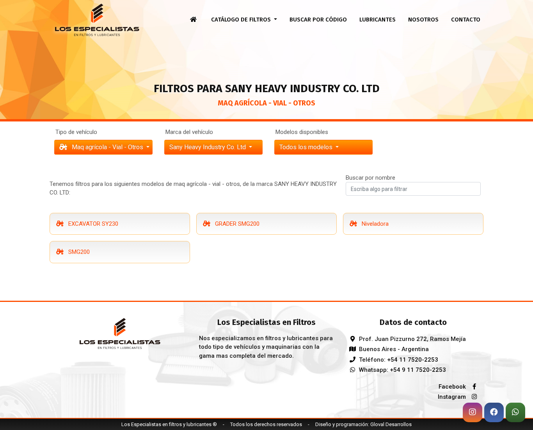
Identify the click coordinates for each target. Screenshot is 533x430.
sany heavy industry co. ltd (208, 147)
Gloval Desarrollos (391, 424)
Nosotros (423, 19)
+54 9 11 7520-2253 (418, 369)
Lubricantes (377, 19)
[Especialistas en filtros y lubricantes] (120, 332)
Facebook (453, 386)
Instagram (452, 396)
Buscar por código (318, 19)
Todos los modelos (306, 147)
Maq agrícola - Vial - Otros (107, 147)
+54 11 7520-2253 (412, 359)
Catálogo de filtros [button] (241, 19)
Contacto (465, 19)
